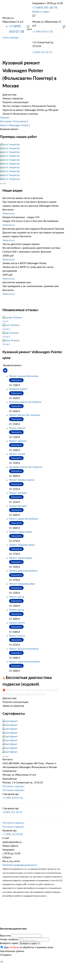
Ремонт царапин (18, 441)
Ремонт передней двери (22, 584)
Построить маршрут (13, 786)
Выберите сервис (9, 943)
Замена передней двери (22, 545)
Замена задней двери (20, 532)
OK (1, 962)
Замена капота (17, 623)
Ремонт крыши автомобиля (24, 649)
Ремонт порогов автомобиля (24, 662)
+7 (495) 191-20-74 (44, 7)
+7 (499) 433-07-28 (42, 32)
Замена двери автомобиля (23, 571)
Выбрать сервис (41, 12)
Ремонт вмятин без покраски (24, 415)
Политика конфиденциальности (19, 865)
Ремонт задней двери (20, 558)
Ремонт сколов (17, 454)
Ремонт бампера (18, 493)
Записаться (8, 213)
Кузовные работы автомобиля (25, 402)
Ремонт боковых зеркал (21, 480)
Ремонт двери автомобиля (23, 519)
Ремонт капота (17, 636)
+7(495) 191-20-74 (42, 52)
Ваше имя (5, 936)
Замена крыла (16, 610)
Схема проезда (10, 38)
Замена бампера (18, 506)
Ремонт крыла (16, 597)
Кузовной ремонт (18, 389)
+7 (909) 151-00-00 (12, 834)
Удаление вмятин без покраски (25, 467)
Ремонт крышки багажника (23, 376)
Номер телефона (9, 939)
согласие (14, 947)
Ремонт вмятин (17, 428)
